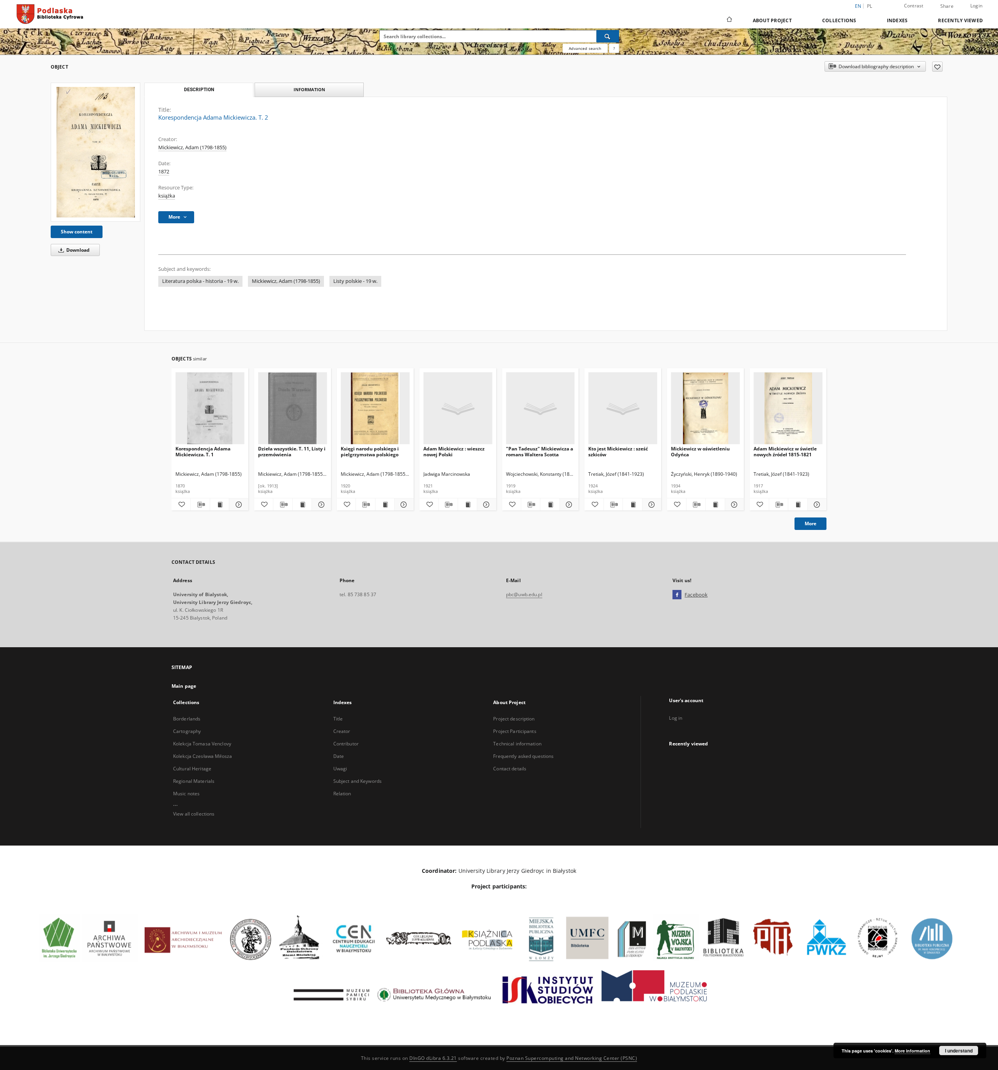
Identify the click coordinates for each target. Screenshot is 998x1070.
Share (947, 6)
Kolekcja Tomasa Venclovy (202, 743)
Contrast (914, 5)
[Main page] (729, 20)
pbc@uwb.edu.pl (524, 594)
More (810, 523)
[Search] (607, 36)
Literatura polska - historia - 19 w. (200, 281)
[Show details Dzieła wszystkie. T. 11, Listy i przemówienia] (320, 505)
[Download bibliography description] (200, 505)
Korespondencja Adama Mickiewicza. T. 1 (202, 451)
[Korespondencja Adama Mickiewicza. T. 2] (95, 152)
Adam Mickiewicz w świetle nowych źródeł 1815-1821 (785, 451)
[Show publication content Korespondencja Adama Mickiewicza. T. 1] (219, 505)
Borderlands (186, 718)
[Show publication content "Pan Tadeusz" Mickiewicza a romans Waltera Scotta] (549, 505)
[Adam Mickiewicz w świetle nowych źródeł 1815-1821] (788, 409)
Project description (513, 718)
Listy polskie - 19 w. (355, 281)
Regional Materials (193, 781)
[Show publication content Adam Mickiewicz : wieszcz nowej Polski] (467, 505)
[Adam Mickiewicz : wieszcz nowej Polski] (458, 409)
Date (338, 756)
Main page (184, 686)
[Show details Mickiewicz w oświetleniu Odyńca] (733, 505)
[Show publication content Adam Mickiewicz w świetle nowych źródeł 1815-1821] (797, 505)
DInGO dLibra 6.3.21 (433, 1058)
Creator (341, 731)
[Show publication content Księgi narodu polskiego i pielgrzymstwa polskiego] (384, 505)
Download (77, 250)
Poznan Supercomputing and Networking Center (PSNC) (571, 1058)
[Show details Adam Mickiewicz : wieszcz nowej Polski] (485, 505)
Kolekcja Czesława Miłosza (202, 756)
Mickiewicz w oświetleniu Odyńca (700, 451)
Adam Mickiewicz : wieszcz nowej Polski (454, 451)
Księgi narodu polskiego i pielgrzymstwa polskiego (370, 451)
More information (912, 1051)
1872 (163, 171)
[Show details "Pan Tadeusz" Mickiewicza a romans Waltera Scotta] (568, 505)
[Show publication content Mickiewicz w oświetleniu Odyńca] (715, 505)
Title (338, 718)
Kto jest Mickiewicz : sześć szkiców (618, 451)
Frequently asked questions (523, 756)
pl (869, 6)
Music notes (186, 793)
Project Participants (514, 731)
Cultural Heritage (192, 768)
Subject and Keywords (357, 781)
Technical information (517, 743)
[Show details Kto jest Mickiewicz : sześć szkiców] (650, 505)
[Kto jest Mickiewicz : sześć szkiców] (623, 409)
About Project (772, 20)
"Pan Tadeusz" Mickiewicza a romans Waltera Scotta (539, 451)
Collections (839, 20)
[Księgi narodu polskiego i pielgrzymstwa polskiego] (375, 409)
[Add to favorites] (937, 67)
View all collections (193, 813)
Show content (76, 231)
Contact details (509, 768)
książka (166, 195)
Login (976, 5)
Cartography (187, 731)
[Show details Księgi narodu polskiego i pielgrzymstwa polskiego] (402, 505)
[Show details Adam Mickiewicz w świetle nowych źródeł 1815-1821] (816, 505)
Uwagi (340, 768)
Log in (675, 718)
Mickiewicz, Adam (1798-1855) (192, 147)
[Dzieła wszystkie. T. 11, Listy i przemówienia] (292, 409)
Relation (342, 793)
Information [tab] (309, 89)
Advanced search (585, 48)
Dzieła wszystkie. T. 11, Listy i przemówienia (292, 451)
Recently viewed (960, 20)
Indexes (897, 20)
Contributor (346, 743)
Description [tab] (199, 89)
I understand (959, 1050)
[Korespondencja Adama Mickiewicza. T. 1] (210, 409)
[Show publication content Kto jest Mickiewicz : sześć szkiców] (632, 505)
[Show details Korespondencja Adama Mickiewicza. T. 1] (237, 505)
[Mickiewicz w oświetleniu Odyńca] (705, 409)
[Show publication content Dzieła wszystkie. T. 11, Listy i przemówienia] (302, 505)
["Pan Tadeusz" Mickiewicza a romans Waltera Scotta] (540, 409)
